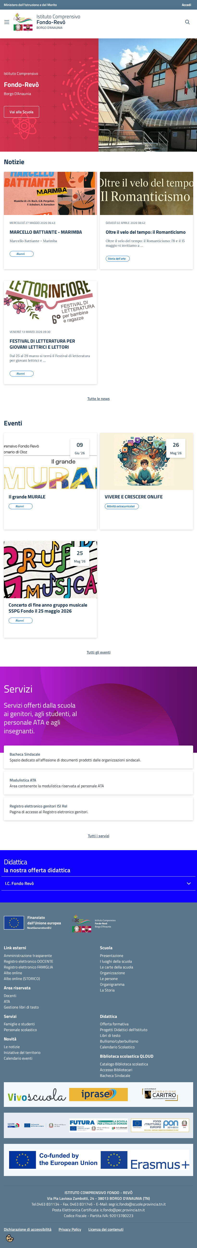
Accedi (186, 4)
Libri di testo (110, 1035)
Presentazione (111, 955)
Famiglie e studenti (19, 1024)
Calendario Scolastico (117, 1047)
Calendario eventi (18, 1058)
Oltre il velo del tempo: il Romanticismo (146, 232)
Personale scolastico (20, 1030)
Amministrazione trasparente (28, 955)
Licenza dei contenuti (105, 1229)
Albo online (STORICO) (22, 978)
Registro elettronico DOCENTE (28, 961)
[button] (37, 1097)
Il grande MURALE (27, 496)
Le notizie (12, 1047)
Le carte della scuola (116, 967)
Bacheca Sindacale (115, 1075)
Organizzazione (112, 973)
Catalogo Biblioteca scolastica (124, 1064)
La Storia (107, 990)
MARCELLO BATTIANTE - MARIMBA (46, 232)
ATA (7, 1001)
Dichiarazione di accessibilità (27, 1229)
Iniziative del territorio (22, 1052)
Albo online (13, 973)
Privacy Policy (70, 1229)
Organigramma (112, 984)
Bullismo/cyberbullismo (119, 1041)
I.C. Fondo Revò (19, 883)
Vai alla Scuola (21, 112)
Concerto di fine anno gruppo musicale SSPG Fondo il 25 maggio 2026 (48, 608)
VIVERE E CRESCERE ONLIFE (134, 496)
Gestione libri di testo (21, 1007)
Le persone (109, 978)
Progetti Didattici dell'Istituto (123, 1030)
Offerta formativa (114, 1024)
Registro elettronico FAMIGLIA (28, 967)
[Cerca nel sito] (187, 22)
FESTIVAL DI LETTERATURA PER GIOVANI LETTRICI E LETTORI (42, 344)
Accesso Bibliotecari (116, 1070)
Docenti (10, 995)
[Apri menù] (7, 22)
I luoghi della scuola (116, 961)
